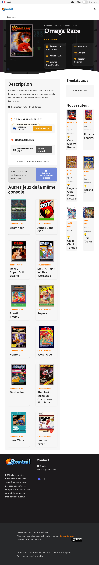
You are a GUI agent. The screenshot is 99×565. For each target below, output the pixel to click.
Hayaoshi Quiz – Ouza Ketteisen (73, 193)
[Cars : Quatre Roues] (71, 115)
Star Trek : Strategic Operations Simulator (44, 397)
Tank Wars (17, 440)
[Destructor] (19, 374)
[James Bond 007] (46, 210)
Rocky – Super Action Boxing (18, 272)
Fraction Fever (42, 441)
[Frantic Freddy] (19, 296)
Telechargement (42, 128)
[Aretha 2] (88, 163)
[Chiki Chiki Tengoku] (71, 214)
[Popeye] (46, 296)
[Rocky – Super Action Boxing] (19, 251)
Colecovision (70, 25)
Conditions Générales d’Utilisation (33, 552)
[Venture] (19, 337)
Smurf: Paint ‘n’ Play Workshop (46, 272)
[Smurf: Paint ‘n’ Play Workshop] (46, 251)
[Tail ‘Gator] (88, 212)
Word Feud (44, 354)
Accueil (48, 25)
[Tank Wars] (19, 422)
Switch (87, 123)
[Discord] (72, 2)
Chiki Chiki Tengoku (73, 244)
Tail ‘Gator (88, 239)
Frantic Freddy (14, 315)
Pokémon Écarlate (90, 136)
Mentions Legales (62, 552)
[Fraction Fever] (46, 422)
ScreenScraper (67, 536)
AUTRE (58, 25)
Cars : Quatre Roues (71, 144)
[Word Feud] (46, 337)
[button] (89, 9)
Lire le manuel (41, 149)
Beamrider (17, 227)
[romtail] (7, 9)
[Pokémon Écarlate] (88, 115)
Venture (15, 354)
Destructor (17, 392)
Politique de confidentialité (30, 556)
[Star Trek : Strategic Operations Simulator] (46, 374)
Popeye (42, 313)
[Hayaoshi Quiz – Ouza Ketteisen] (71, 162)
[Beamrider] (19, 210)
